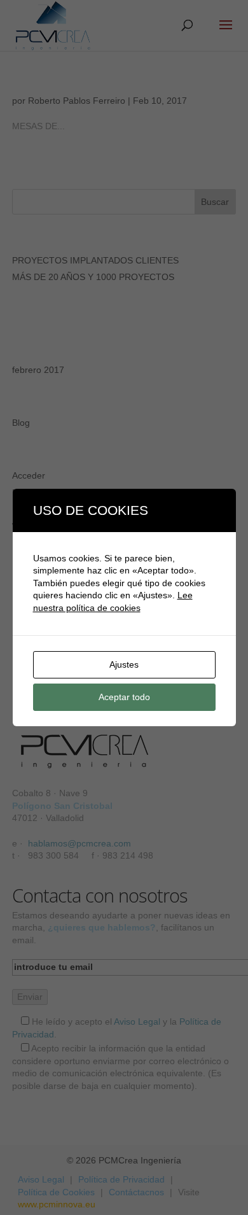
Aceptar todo (124, 697)
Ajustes (124, 664)
